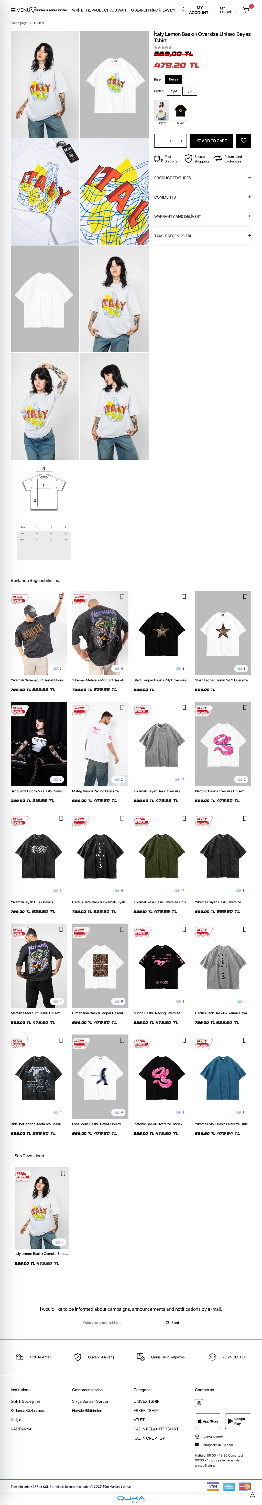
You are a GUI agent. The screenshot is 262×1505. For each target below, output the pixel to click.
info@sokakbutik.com (218, 1445)
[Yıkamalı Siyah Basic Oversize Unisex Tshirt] (223, 855)
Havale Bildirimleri (87, 1410)
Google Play (239, 1421)
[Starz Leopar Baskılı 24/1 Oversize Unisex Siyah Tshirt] (162, 633)
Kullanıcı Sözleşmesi (28, 1410)
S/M (174, 91)
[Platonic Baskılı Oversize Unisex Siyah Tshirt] (162, 1077)
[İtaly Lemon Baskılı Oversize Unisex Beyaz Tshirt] (42, 1208)
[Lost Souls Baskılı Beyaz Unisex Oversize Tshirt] (100, 1077)
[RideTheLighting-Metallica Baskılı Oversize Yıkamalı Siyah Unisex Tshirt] (39, 1077)
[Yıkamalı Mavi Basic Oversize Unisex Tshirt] (223, 1077)
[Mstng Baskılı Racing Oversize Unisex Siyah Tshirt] (162, 966)
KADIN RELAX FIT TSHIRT (156, 1429)
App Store (210, 1421)
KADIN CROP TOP (149, 1438)
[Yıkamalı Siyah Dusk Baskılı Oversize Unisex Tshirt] (39, 855)
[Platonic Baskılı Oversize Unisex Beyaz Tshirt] (223, 744)
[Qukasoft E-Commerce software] (131, 1499)
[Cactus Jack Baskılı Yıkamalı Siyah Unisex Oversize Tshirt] (100, 855)
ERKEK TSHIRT (147, 1410)
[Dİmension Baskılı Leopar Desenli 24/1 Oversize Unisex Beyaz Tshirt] (100, 966)
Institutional (21, 1389)
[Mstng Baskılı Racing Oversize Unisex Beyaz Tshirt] (100, 744)
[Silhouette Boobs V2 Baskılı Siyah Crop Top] (39, 744)
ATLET (139, 1419)
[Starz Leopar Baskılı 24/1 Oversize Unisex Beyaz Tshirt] (223, 633)
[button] (247, 10)
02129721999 (212, 1437)
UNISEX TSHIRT (148, 1401)
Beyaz (173, 79)
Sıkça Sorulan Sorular (90, 1401)
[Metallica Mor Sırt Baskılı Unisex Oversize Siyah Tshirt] (39, 966)
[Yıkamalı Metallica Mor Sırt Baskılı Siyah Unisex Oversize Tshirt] (100, 633)
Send (175, 1323)
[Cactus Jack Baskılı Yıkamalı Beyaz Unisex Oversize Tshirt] (223, 966)
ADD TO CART (214, 140)
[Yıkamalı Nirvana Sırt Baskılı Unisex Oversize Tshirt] (39, 633)
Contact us (204, 1389)
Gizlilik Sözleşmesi (26, 1401)
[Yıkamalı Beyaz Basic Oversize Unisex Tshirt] (162, 744)
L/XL (190, 91)
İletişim (17, 1419)
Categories (143, 1389)
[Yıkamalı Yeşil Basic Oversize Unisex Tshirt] (162, 855)
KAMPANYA (21, 1429)
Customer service (87, 1389)
